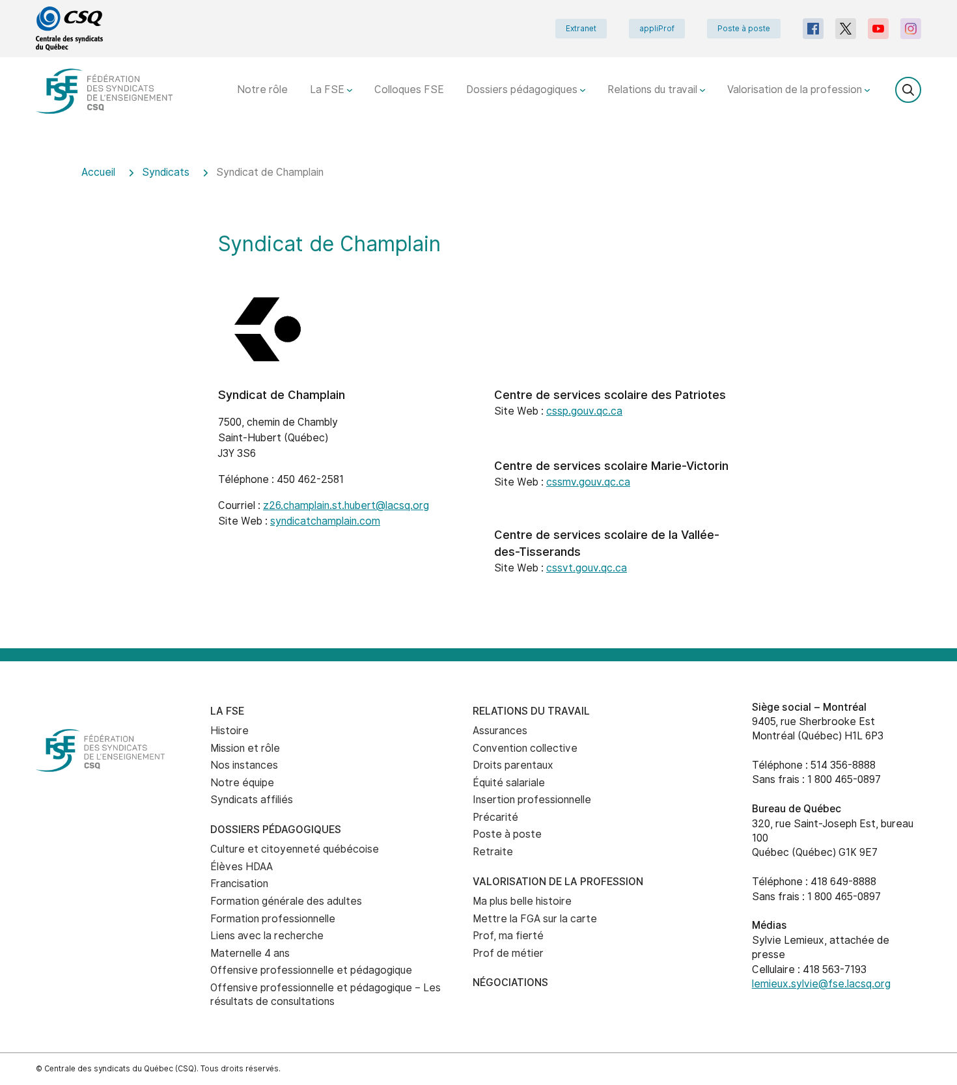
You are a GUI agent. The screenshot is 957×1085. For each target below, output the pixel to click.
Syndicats (165, 172)
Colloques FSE (409, 89)
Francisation (239, 883)
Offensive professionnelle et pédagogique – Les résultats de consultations (325, 995)
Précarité (495, 817)
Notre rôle (262, 89)
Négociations (510, 982)
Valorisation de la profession (796, 89)
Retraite (493, 851)
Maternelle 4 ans (250, 953)
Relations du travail (653, 89)
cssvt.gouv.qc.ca (586, 568)
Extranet (581, 28)
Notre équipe (242, 782)
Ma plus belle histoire (522, 901)
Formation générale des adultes (286, 901)
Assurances (500, 730)
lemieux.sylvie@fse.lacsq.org (821, 984)
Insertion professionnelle (532, 799)
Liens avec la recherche (267, 935)
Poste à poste (743, 28)
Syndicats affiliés (251, 799)
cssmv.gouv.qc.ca (588, 482)
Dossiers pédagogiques (523, 89)
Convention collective (525, 748)
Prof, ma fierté (508, 935)
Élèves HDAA (241, 866)
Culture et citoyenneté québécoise (294, 849)
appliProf (656, 28)
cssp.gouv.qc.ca (584, 411)
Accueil (98, 172)
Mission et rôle (245, 748)
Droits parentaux (513, 765)
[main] (478, 398)
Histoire (229, 730)
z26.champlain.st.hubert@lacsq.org (346, 505)
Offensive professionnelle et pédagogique (311, 970)
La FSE (328, 89)
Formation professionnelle (272, 919)
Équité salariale (509, 782)
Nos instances (244, 765)
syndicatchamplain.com (325, 521)
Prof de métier (508, 953)
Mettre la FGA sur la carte (535, 919)
